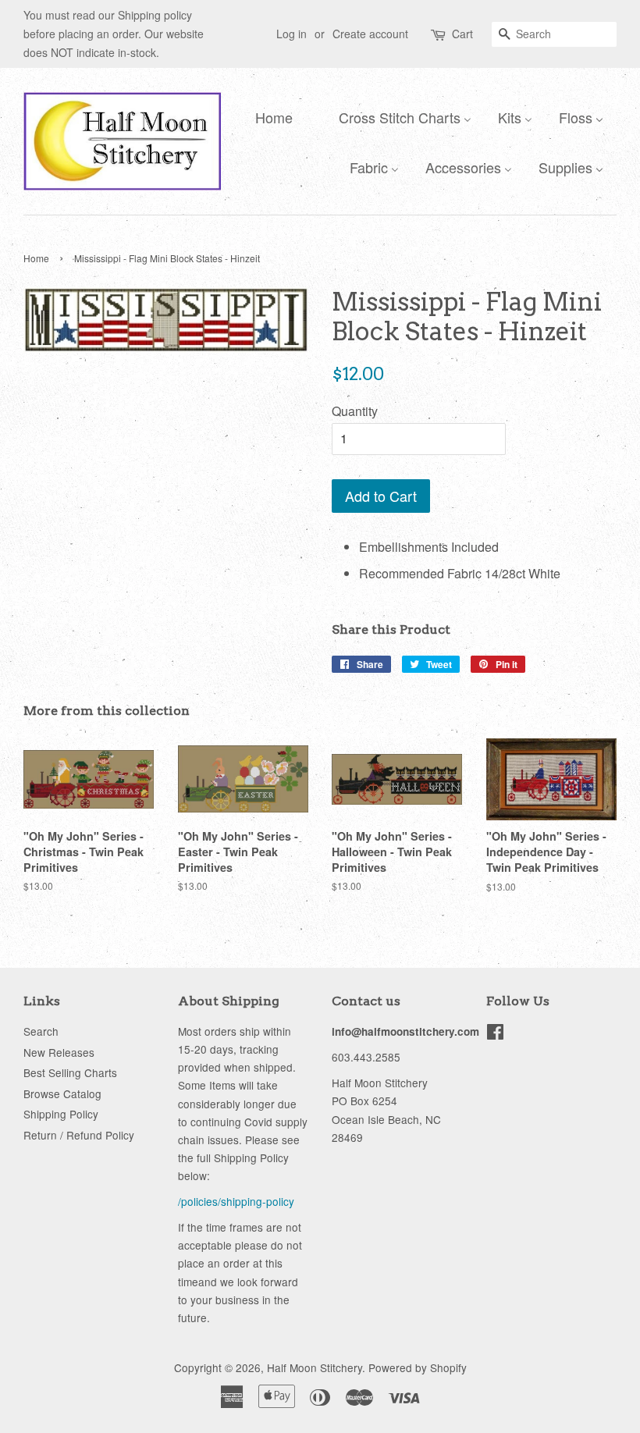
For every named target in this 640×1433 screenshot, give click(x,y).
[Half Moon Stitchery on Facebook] (495, 1034)
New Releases (58, 1052)
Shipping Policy (60, 1114)
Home (36, 258)
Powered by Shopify (417, 1367)
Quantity (355, 411)
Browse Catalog (62, 1093)
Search (41, 1031)
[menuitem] (270, 116)
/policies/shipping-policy (236, 1201)
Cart (462, 33)
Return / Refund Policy (78, 1135)
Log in (291, 33)
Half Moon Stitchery (314, 1367)
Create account (370, 33)
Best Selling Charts (70, 1072)
